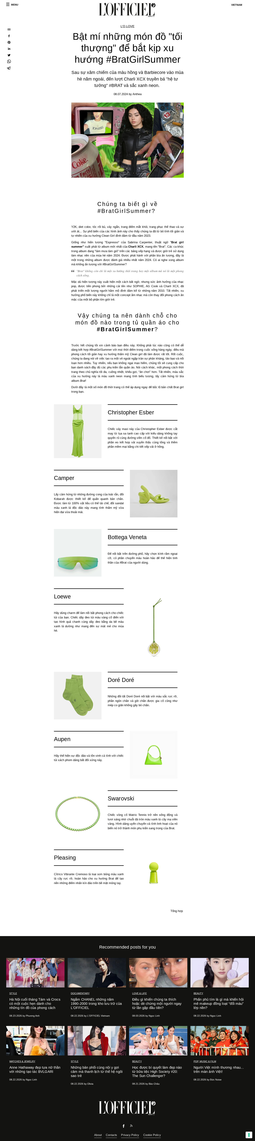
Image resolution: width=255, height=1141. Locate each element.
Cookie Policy (152, 1135)
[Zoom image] (77, 431)
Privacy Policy (130, 1135)
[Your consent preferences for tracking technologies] (249, 1135)
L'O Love (127, 26)
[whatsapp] (9, 62)
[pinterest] (9, 43)
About (98, 1135)
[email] (9, 30)
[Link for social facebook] (123, 1127)
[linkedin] (9, 49)
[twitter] (9, 55)
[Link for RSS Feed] (131, 1126)
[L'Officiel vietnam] (127, 10)
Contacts (111, 1135)
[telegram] (9, 68)
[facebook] (9, 36)
